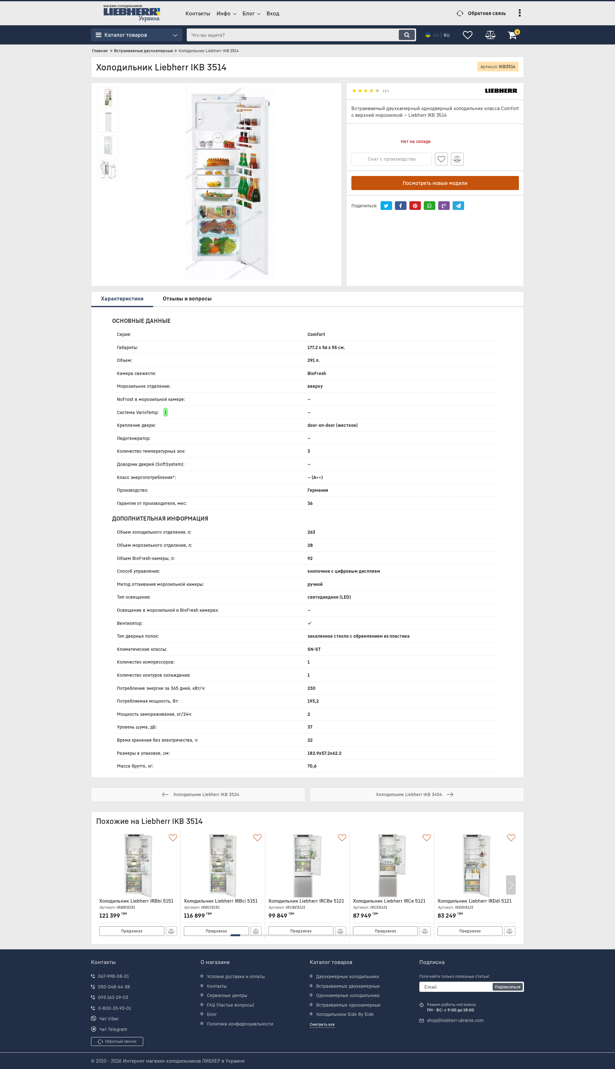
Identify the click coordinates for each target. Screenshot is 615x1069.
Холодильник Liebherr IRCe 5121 (389, 904)
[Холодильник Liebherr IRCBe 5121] (307, 866)
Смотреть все (322, 1024)
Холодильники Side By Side (345, 1014)
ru (447, 35)
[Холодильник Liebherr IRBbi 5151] (138, 866)
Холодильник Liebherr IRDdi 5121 (475, 904)
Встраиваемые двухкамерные (348, 986)
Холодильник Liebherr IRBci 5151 (221, 904)
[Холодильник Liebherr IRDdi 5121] (476, 866)
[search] (407, 35)
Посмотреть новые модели (435, 183)
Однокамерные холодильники (348, 995)
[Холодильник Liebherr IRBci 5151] (223, 866)
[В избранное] (441, 159)
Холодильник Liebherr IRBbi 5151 (136, 904)
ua (436, 35)
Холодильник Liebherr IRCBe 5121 (306, 904)
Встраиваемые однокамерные (348, 1005)
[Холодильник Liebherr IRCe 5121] (392, 866)
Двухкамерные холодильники (347, 976)
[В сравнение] (457, 159)
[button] (235, 935)
